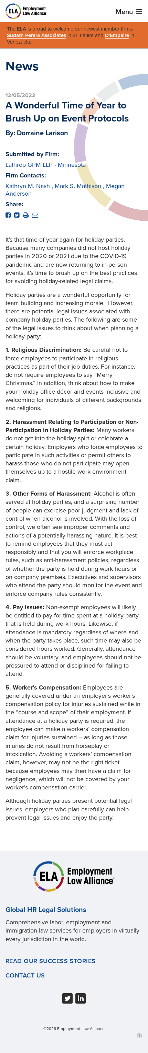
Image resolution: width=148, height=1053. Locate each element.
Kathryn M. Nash (28, 186)
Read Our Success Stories (51, 961)
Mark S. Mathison (78, 186)
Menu (125, 12)
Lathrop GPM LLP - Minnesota (46, 165)
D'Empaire (117, 35)
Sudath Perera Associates (36, 35)
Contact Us (25, 975)
